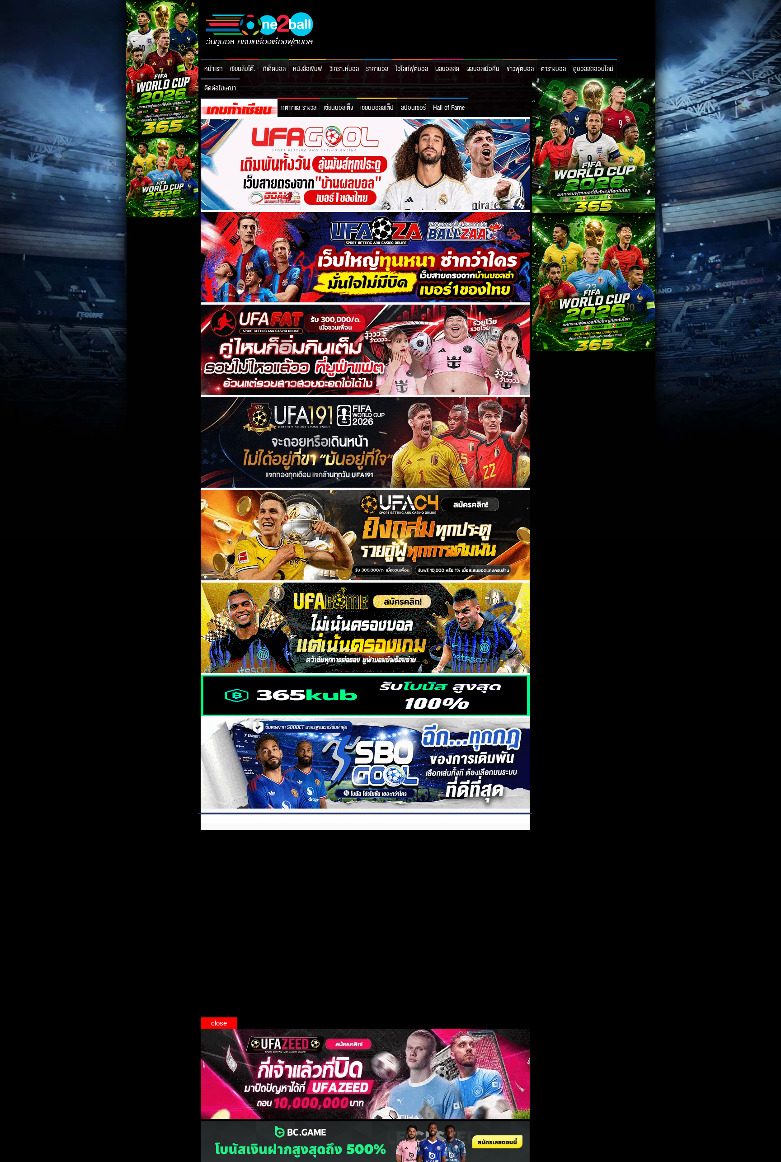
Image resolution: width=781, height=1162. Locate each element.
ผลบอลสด (447, 69)
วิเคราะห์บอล (344, 69)
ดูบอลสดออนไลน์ (593, 69)
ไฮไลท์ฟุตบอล (411, 69)
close (219, 1023)
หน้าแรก (213, 69)
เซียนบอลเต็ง (338, 108)
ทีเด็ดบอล (274, 69)
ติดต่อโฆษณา (220, 88)
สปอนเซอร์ (413, 108)
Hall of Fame (449, 108)
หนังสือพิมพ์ (307, 69)
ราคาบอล (377, 69)
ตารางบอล (553, 69)
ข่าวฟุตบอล (520, 69)
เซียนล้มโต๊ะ (243, 69)
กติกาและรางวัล (298, 108)
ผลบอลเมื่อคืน (482, 69)
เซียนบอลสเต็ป (377, 108)
